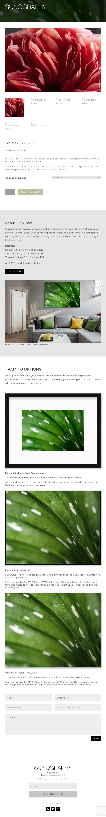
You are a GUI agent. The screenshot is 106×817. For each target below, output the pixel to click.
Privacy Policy (55, 779)
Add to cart (31, 192)
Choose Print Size (15, 178)
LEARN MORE (14, 271)
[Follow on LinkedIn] (53, 809)
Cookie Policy (65, 779)
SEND (96, 738)
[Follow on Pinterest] (58, 809)
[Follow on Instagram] (48, 809)
